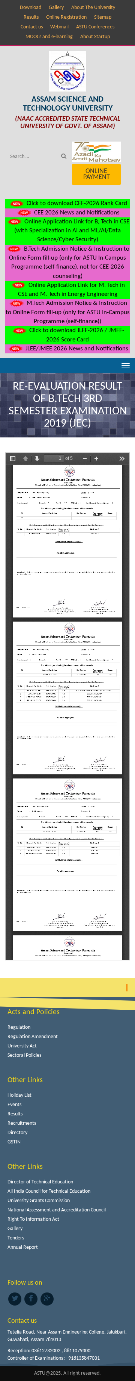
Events (14, 1105)
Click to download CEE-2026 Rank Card (76, 203)
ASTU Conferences (95, 27)
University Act (22, 1046)
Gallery (56, 7)
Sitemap (102, 17)
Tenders (16, 1238)
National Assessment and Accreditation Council (57, 1210)
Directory (17, 1133)
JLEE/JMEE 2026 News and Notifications (76, 349)
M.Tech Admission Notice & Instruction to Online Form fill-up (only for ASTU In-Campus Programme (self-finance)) (68, 312)
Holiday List (20, 1095)
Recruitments (22, 1123)
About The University (93, 7)
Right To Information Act (33, 1219)
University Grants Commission (39, 1201)
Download (30, 7)
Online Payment (96, 174)
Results (31, 17)
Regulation (19, 1027)
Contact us (32, 27)
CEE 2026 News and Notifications (76, 213)
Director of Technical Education (40, 1182)
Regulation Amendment (33, 1037)
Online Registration (66, 17)
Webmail (59, 27)
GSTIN (14, 1142)
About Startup (95, 37)
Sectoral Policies (24, 1055)
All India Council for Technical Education (49, 1191)
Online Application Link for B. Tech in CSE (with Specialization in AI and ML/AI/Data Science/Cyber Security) (71, 231)
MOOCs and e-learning (49, 37)
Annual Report (23, 1247)
